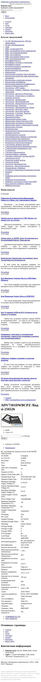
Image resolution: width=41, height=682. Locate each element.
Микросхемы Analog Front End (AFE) (19, 121)
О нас (7, 25)
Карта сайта (9, 33)
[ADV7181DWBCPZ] (12, 427)
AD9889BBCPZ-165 (12, 617)
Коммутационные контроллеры (17, 70)
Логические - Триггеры (14, 115)
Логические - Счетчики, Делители (18, 113)
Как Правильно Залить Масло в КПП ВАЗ (17, 296)
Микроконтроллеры (12, 117)
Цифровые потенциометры (15, 180)
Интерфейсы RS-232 (13, 61)
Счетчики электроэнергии (15, 152)
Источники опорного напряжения (18, 66)
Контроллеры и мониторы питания (18, 80)
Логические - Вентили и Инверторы (18, 94)
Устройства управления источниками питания (22, 170)
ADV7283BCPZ (11, 619)
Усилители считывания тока (15, 164)
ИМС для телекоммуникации (16, 53)
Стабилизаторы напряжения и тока (18, 148)
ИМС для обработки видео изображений (20, 51)
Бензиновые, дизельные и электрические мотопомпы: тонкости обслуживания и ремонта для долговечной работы (20, 336)
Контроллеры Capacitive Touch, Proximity (20, 74)
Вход (7, 16)
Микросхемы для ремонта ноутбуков (19, 123)
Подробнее (5, 212)
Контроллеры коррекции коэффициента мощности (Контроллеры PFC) (20, 85)
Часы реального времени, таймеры (18, 184)
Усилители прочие (12, 162)
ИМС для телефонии (13, 55)
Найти (4, 12)
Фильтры (8, 172)
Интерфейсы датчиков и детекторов (18, 62)
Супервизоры (10, 150)
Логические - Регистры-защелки (17, 111)
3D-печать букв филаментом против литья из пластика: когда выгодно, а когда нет (19, 379)
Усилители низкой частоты (15, 160)
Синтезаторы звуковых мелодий (17, 144)
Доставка (8, 27)
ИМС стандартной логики (15, 59)
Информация (10, 448)
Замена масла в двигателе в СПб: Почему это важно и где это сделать (19, 219)
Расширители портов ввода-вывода (18, 143)
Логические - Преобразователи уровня (19, 107)
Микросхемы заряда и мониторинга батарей (21, 125)
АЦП (7, 47)
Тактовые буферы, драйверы (16, 154)
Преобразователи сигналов (15, 135)
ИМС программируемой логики (17, 57)
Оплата (8, 29)
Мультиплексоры (11, 129)
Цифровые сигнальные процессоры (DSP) (21, 182)
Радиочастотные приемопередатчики (19, 141)
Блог (7, 23)
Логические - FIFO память (15, 88)
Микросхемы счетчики (13, 127)
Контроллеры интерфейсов (15, 82)
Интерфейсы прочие (13, 64)
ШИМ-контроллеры (12, 185)
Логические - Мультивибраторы (17, 102)
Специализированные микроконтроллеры (21, 146)
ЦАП (7, 174)
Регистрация (10, 18)
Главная (8, 21)
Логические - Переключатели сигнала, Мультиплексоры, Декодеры (19, 104)
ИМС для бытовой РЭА (14, 49)
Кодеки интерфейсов (13, 68)
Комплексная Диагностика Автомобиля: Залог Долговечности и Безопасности (19, 259)
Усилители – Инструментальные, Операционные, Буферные (17, 167)
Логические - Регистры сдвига (16, 109)
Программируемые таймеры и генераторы (21, 137)
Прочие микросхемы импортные (17, 139)
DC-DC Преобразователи (14, 45)
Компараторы (10, 72)
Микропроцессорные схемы (15, 119)
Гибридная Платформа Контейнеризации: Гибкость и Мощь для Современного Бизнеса (19, 199)
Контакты (9, 31)
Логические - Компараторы (15, 100)
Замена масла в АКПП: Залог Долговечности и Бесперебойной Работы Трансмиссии (19, 239)
